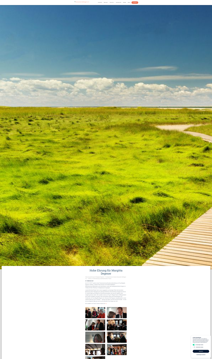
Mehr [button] (129, 2)
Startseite (100, 2)
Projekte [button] (112, 2)
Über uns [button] (105, 2)
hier (106, 303)
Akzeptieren (201, 351)
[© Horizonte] (95, 312)
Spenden (135, 2)
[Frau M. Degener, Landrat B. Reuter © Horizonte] (117, 312)
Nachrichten (118, 2)
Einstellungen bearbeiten (201, 354)
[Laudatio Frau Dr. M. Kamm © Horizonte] (95, 337)
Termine (124, 2)
